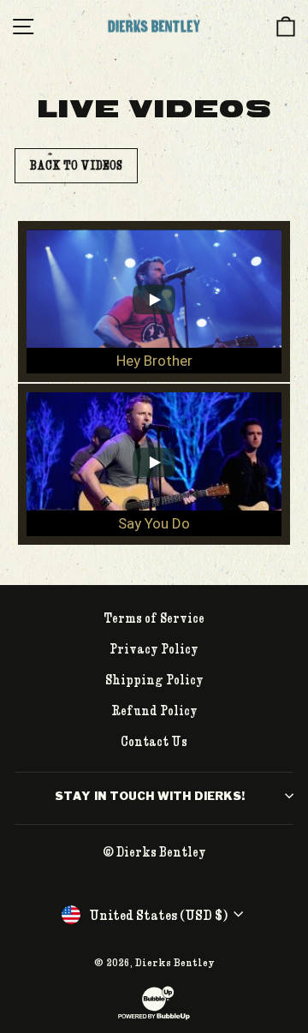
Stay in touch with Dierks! (150, 796)
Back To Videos (76, 165)
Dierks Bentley (174, 962)
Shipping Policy (154, 679)
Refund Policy (154, 710)
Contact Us (154, 741)
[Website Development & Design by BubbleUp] (154, 1018)
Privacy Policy (154, 648)
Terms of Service (154, 617)
